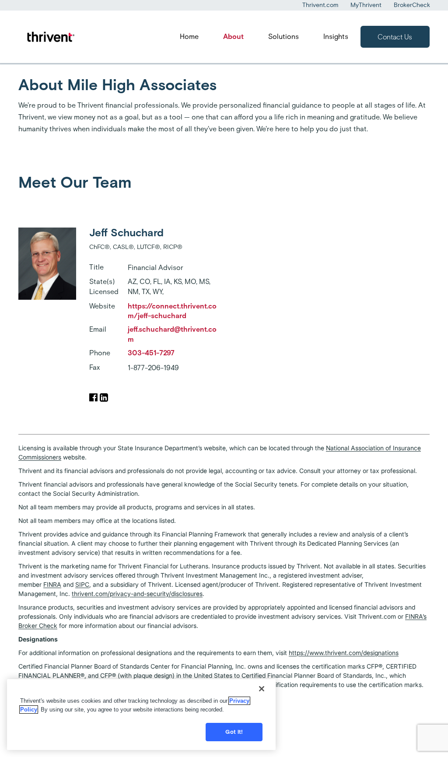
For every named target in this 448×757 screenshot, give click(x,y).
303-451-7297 (151, 353)
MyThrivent (366, 5)
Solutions (283, 36)
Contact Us (395, 37)
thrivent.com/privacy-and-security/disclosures (137, 593)
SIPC (82, 584)
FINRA (52, 584)
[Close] (261, 688)
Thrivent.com (320, 5)
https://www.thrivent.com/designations (344, 652)
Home (189, 36)
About (233, 36)
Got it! (234, 732)
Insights (335, 36)
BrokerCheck (412, 5)
